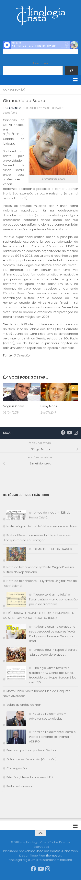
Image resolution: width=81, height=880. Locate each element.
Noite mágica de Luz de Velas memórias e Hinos (41, 526)
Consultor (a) (14, 90)
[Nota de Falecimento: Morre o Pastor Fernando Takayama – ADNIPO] (14, 738)
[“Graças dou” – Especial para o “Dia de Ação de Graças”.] (14, 655)
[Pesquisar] (71, 70)
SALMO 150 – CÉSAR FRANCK (52, 549)
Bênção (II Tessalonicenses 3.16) (29, 777)
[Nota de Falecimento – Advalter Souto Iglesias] (14, 719)
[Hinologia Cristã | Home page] (40, 15)
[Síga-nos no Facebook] (63, 432)
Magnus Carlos (14, 406)
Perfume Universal (19, 786)
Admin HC (15, 108)
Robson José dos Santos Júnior (47, 851)
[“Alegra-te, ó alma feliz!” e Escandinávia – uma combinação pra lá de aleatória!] (14, 600)
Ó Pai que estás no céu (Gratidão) (31, 759)
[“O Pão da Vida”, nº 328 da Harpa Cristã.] (14, 516)
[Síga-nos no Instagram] (75, 432)
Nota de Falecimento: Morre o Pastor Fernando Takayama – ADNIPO (52, 736)
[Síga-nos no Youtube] (69, 432)
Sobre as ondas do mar (23, 705)
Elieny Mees (48, 406)
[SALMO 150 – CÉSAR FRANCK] (14, 555)
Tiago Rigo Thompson (45, 855)
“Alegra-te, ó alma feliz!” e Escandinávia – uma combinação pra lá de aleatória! (53, 599)
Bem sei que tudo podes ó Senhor (31, 750)
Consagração (16, 768)
